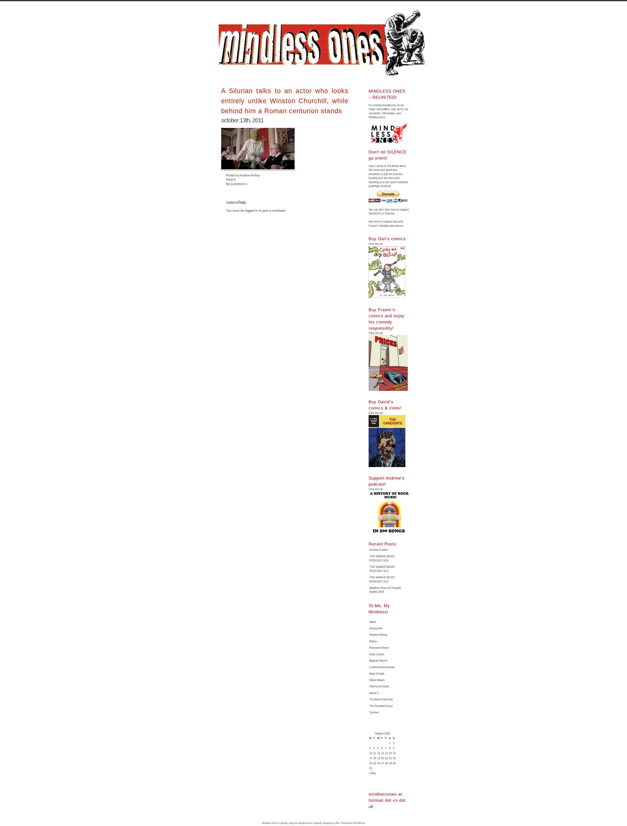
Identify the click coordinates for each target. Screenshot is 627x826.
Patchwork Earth (379, 686)
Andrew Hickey (378, 634)
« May (372, 773)
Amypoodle (376, 628)
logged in (251, 210)
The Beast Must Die (381, 699)
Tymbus (374, 712)
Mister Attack (377, 679)
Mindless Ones (323, 42)
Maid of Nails (377, 673)
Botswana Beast (379, 647)
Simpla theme (306, 823)
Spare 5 (374, 692)
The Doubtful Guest (381, 705)
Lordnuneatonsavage (382, 667)
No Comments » (237, 183)
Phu (338, 823)
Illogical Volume (378, 660)
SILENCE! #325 (378, 549)
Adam (372, 621)
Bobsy (373, 641)
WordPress (359, 823)
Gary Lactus (376, 654)
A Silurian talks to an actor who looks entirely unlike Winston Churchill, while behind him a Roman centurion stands (285, 101)
